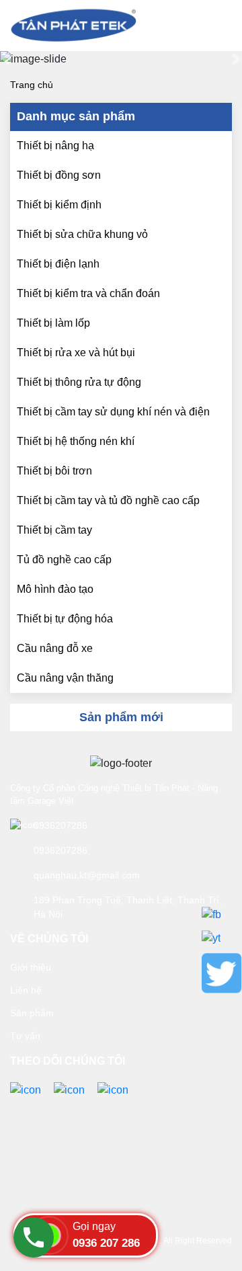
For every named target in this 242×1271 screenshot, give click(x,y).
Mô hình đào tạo (55, 589)
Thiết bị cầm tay (54, 530)
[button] (6, 59)
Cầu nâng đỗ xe (55, 648)
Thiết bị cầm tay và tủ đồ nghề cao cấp (108, 500)
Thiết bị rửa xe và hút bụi (76, 352)
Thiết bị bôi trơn (54, 471)
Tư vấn (25, 1035)
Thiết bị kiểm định (59, 204)
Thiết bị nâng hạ (55, 145)
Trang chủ (31, 84)
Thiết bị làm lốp (53, 323)
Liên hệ (26, 990)
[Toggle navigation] (212, 25)
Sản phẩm (32, 1013)
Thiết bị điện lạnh (58, 264)
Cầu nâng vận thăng (65, 678)
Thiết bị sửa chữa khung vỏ (82, 234)
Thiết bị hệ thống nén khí (75, 441)
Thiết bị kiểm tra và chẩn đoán (88, 293)
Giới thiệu (30, 967)
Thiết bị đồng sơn (59, 175)
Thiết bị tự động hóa (65, 618)
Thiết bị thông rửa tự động (79, 382)
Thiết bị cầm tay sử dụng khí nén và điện (113, 411)
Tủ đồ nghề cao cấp (64, 559)
